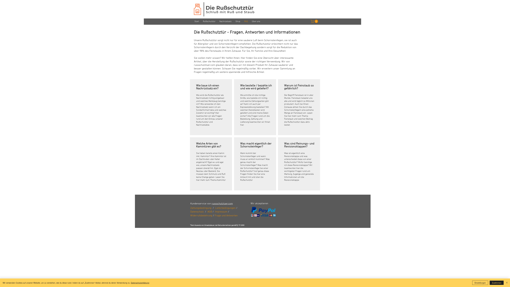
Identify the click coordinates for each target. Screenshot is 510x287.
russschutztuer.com (222, 203)
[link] (315, 21)
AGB (209, 211)
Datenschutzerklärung (140, 282)
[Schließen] (506, 283)
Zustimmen (496, 282)
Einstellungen (480, 282)
